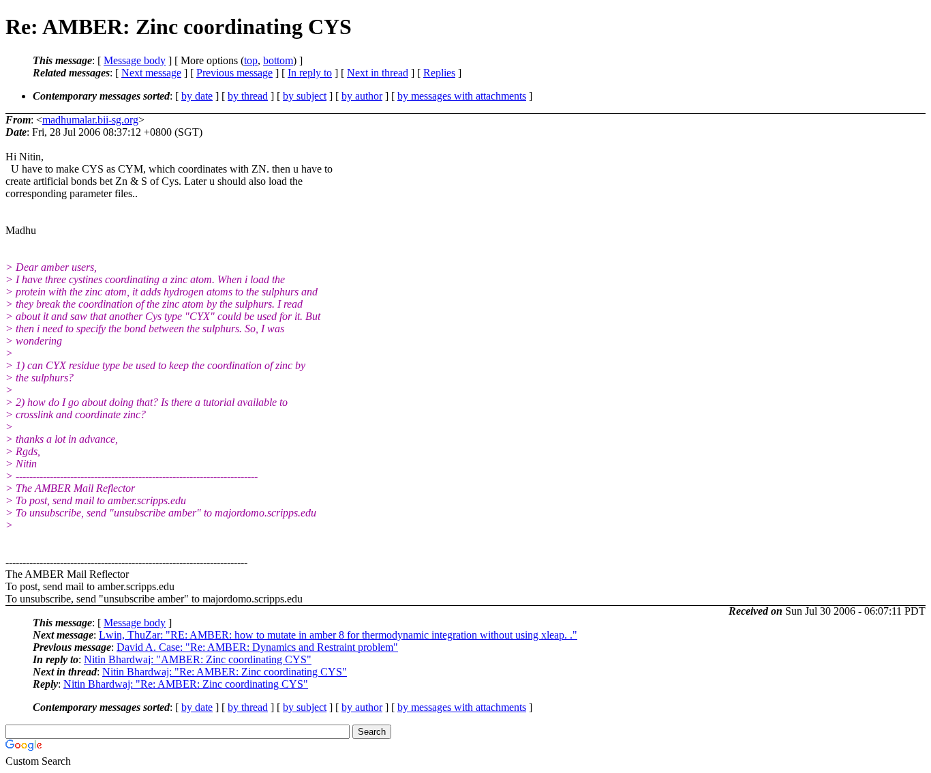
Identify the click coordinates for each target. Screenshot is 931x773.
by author (361, 96)
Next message (151, 72)
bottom (278, 60)
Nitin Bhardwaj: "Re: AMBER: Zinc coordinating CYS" (224, 671)
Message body (135, 60)
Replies (439, 72)
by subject (304, 96)
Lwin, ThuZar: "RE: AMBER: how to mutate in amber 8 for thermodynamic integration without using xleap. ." (338, 635)
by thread (248, 96)
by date (197, 96)
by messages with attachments (461, 96)
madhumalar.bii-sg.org (90, 120)
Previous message (234, 72)
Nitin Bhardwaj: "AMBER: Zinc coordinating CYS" (197, 659)
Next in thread (377, 72)
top (251, 60)
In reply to (310, 72)
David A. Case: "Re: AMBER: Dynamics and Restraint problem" (257, 647)
